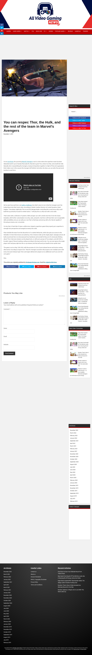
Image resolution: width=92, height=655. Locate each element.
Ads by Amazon (62, 295)
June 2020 (72, 469)
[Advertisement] (46, 48)
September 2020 (74, 461)
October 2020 (73, 459)
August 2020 (73, 464)
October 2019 (73, 490)
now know (10, 161)
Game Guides (16, 31)
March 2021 (73, 446)
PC (44, 31)
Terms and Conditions (36, 584)
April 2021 (72, 443)
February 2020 (73, 480)
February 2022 (73, 435)
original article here (51, 262)
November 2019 (74, 488)
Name (5, 328)
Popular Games (59, 31)
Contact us (33, 571)
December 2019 (74, 485)
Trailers (85, 31)
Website (6, 344)
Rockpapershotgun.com (32, 262)
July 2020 (72, 467)
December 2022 (74, 430)
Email (5, 336)
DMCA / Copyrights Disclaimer (39, 579)
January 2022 (73, 438)
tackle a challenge (26, 205)
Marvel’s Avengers (27, 161)
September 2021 (74, 440)
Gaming (8, 31)
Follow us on (79, 117)
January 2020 (73, 482)
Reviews (70, 31)
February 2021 (73, 448)
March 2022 (73, 433)
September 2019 (74, 493)
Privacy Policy (34, 582)
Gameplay (78, 31)
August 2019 (73, 496)
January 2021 (73, 451)
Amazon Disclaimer (36, 576)
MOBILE (51, 31)
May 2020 (72, 472)
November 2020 (74, 456)
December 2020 (74, 454)
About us (33, 574)
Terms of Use (76, 649)
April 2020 (72, 475)
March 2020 (73, 477)
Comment (7, 309)
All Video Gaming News (17, 647)
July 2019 (72, 498)
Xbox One (39, 31)
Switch (26, 31)
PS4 (33, 31)
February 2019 (73, 501)
